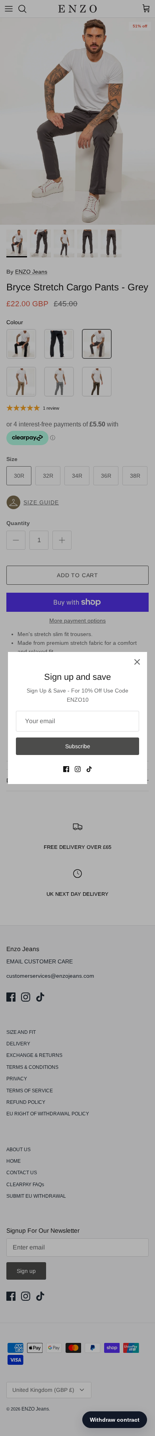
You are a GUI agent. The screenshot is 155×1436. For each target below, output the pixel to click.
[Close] (137, 662)
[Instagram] (78, 769)
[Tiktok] (89, 769)
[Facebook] (66, 769)
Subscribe (77, 746)
